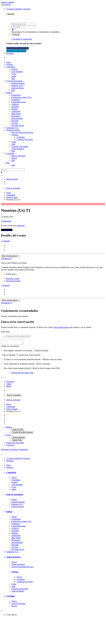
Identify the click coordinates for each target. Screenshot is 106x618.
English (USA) (17, 430)
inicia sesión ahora (61, 327)
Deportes (15, 121)
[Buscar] (2, 175)
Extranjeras (16, 95)
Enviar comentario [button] (14, 395)
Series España (6, 230)
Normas (14, 135)
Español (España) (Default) (22, 432)
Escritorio (10, 381)
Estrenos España (18, 83)
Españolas (15, 100)
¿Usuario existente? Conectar (18, 9)
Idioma (9, 427)
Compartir (5, 241)
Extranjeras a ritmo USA (21, 97)
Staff (13, 144)
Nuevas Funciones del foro (22, 132)
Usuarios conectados (19, 146)
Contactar (10, 445)
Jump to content (7, 2)
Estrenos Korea (17, 88)
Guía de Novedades (14, 81)
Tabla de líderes (17, 149)
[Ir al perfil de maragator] (6, 221)
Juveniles (15, 107)
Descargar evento (13, 281)
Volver (14, 477)
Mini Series (16, 114)
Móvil (8, 386)
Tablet (8, 384)
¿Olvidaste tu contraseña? (21, 39)
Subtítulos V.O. (12, 128)
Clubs (13, 142)
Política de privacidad (15, 443)
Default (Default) (18, 437)
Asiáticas (15, 104)
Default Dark (17, 440)
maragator (21, 225)
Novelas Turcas (17, 125)
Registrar (10, 53)
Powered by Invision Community (14, 449)
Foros (8, 62)
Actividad (10, 153)
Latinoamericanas (18, 102)
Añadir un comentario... (10, 346)
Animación (15, 111)
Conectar (15, 34)
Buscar (14, 158)
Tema (8, 435)
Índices (9, 93)
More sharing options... (10, 256)
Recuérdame (16, 32)
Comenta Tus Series (25, 139)
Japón (13, 76)
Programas (15, 116)
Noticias (9, 64)
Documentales (17, 118)
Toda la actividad (18, 156)
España (14, 69)
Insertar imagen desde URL (22, 373)
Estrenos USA (17, 85)
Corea (13, 74)
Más (13, 78)
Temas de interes (13, 130)
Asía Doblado (17, 71)
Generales (21, 137)
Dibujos (14, 109)
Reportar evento (12, 278)
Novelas (14, 123)
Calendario (10, 67)
